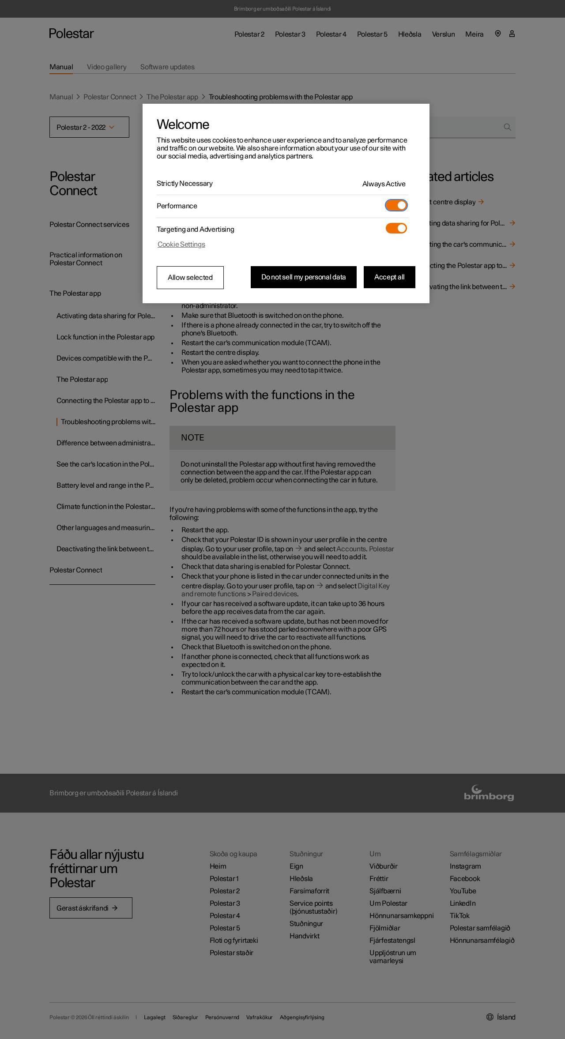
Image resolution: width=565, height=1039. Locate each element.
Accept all (389, 277)
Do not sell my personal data (303, 277)
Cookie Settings (181, 244)
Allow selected (190, 277)
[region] (286, 203)
